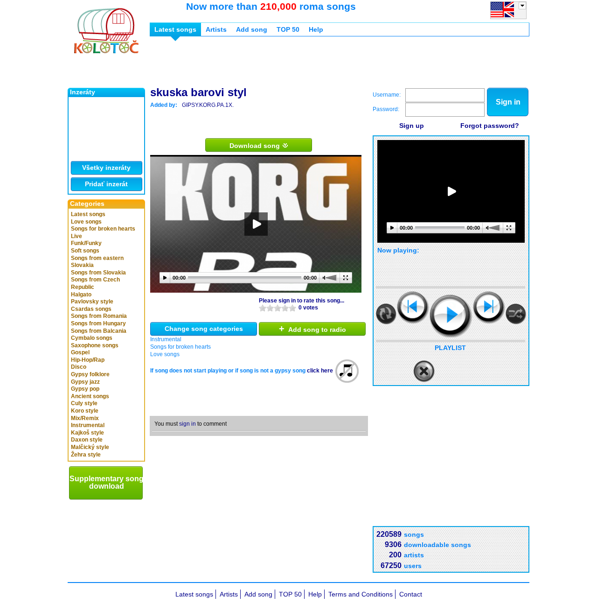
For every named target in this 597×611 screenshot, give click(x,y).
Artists (216, 29)
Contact (410, 594)
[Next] (489, 307)
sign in (187, 424)
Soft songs (85, 250)
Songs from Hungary (98, 323)
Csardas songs (91, 309)
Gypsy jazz (85, 382)
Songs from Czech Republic (95, 283)
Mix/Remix (85, 418)
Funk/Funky (86, 243)
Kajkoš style (87, 432)
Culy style (84, 403)
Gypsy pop (85, 389)
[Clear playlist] (424, 371)
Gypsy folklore (90, 374)
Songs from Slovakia (98, 272)
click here (320, 370)
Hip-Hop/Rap (87, 360)
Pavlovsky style (92, 301)
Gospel (80, 352)
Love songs (86, 221)
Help (316, 29)
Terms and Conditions (360, 594)
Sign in (508, 102)
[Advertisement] (319, 64)
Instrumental (87, 425)
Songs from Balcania (98, 331)
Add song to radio (312, 328)
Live (76, 236)
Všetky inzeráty (106, 167)
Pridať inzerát (106, 184)
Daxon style (87, 439)
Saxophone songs (94, 345)
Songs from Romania (99, 316)
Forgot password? (489, 125)
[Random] (516, 313)
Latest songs (88, 214)
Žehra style (86, 454)
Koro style (84, 410)
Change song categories (204, 328)
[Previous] (413, 307)
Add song (251, 29)
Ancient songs (90, 396)
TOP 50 (288, 29)
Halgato (81, 294)
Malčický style (90, 447)
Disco (78, 367)
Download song (255, 145)
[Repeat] (386, 313)
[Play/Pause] (451, 316)
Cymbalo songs (91, 338)
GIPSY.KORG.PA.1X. (208, 105)
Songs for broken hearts (103, 228)
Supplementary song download (106, 482)
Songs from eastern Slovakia (97, 262)
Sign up (411, 125)
